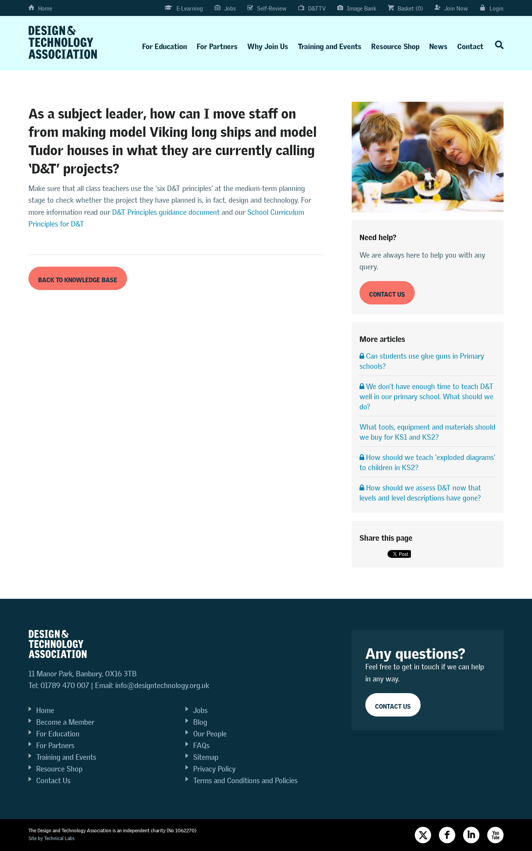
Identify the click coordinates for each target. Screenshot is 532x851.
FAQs (201, 745)
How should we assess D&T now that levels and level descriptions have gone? (420, 492)
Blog (200, 722)
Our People (210, 733)
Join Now (456, 8)
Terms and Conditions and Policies (245, 780)
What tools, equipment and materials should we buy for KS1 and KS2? (427, 432)
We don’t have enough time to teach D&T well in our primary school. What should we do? (426, 396)
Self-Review (272, 8)
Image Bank (361, 8)
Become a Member (65, 722)
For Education (164, 44)
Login (497, 8)
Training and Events (329, 44)
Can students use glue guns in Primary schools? (421, 361)
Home (45, 8)
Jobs (230, 8)
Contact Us (53, 780)
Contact (470, 44)
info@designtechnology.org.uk (162, 685)
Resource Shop (395, 44)
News (438, 44)
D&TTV (317, 8)
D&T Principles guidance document (165, 212)
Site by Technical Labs (51, 838)
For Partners (217, 44)
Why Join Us (267, 44)
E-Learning (189, 8)
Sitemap (205, 757)
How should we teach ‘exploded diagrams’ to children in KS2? (427, 462)
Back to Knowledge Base (77, 278)
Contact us (387, 293)
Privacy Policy (214, 768)
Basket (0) (410, 8)
